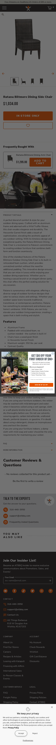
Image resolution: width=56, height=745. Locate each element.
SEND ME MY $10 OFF (41, 384)
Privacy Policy (13, 727)
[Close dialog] (53, 353)
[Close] (53, 707)
